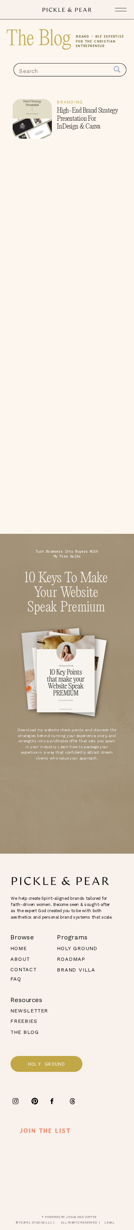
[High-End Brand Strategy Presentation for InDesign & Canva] (32, 119)
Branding (70, 102)
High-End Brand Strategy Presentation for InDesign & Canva (87, 119)
